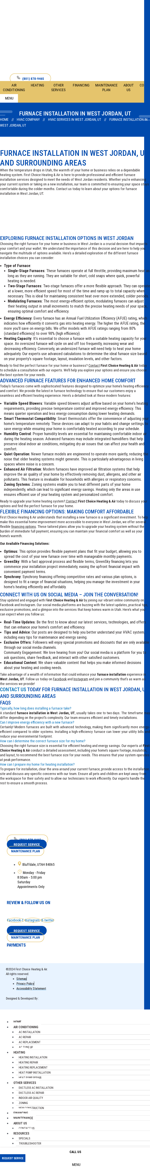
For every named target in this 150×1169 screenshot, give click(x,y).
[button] (75, 708)
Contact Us (13, 689)
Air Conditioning (14, 87)
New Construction (31, 1108)
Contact (94, 365)
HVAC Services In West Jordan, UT (74, 119)
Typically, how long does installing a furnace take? (35, 708)
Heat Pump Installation (35, 1072)
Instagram (80, 679)
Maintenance (23, 1118)
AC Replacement (30, 1042)
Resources (21, 1133)
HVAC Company (28, 119)
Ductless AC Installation (36, 1088)
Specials (24, 1138)
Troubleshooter (30, 1143)
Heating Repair (28, 1062)
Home (4, 119)
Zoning (23, 1103)
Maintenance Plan (106, 87)
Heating (37, 85)
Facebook (60, 679)
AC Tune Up (26, 1047)
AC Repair (25, 1037)
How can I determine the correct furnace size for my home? (42, 741)
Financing (81, 85)
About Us (128, 87)
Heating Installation (33, 1057)
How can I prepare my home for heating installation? (37, 764)
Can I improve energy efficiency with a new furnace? (37, 722)
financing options (23, 527)
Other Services (58, 87)
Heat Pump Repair (30, 1077)
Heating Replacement (33, 1067)
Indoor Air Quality (31, 1098)
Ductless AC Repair (31, 1093)
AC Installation (29, 1032)
